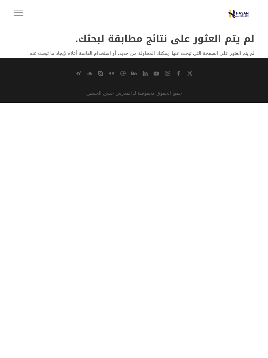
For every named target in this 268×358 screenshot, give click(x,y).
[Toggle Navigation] (18, 14)
